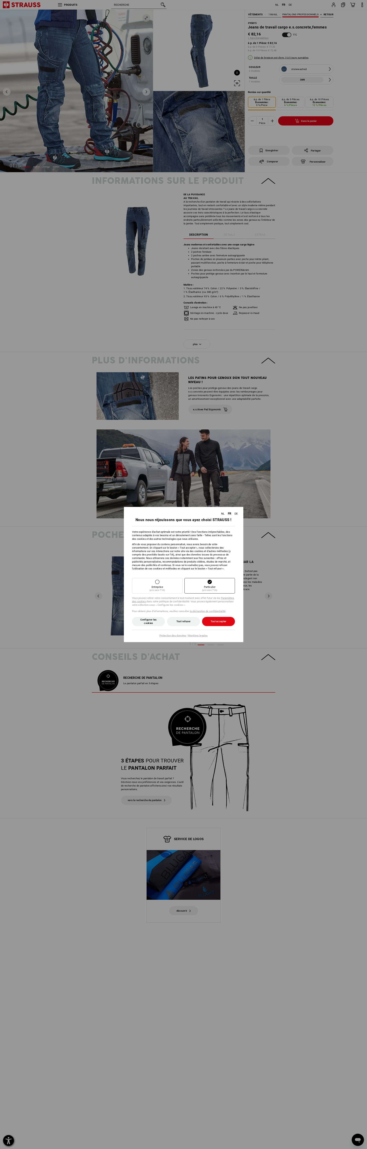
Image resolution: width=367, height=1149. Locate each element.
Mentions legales (198, 635)
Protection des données (172, 635)
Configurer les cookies (148, 621)
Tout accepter (219, 621)
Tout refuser (183, 621)
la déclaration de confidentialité (208, 611)
